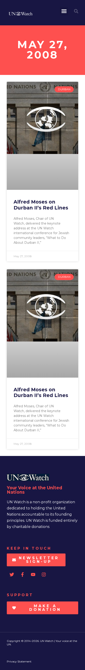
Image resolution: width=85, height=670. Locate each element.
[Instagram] (44, 574)
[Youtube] (33, 574)
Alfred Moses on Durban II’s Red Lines (41, 204)
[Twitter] (12, 574)
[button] (64, 11)
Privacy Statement (19, 661)
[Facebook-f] (22, 574)
